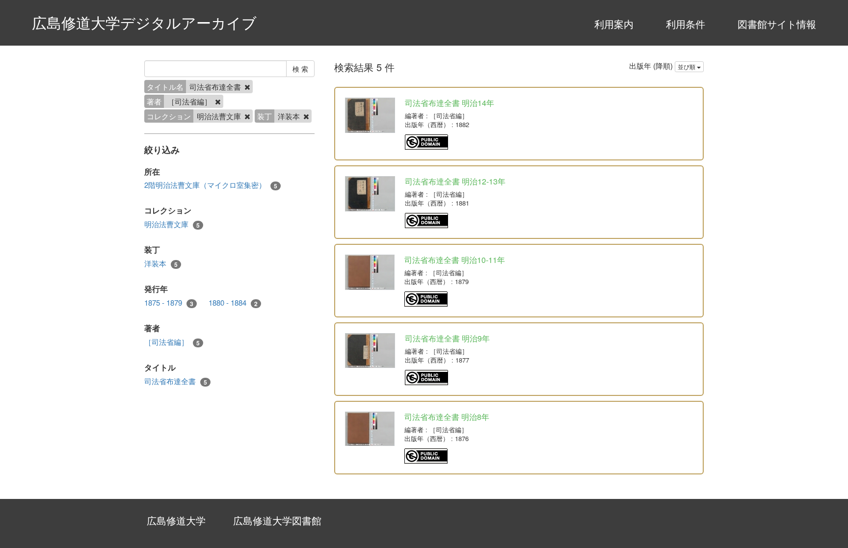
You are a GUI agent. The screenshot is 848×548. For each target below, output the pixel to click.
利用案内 (614, 24)
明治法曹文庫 (172, 224)
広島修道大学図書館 (277, 520)
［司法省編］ (172, 342)
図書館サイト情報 (777, 24)
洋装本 (161, 263)
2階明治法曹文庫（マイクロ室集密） (210, 185)
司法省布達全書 (175, 381)
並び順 (687, 66)
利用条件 (685, 24)
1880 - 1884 (233, 302)
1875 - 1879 (168, 302)
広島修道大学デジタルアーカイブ (144, 22)
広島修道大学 (176, 520)
